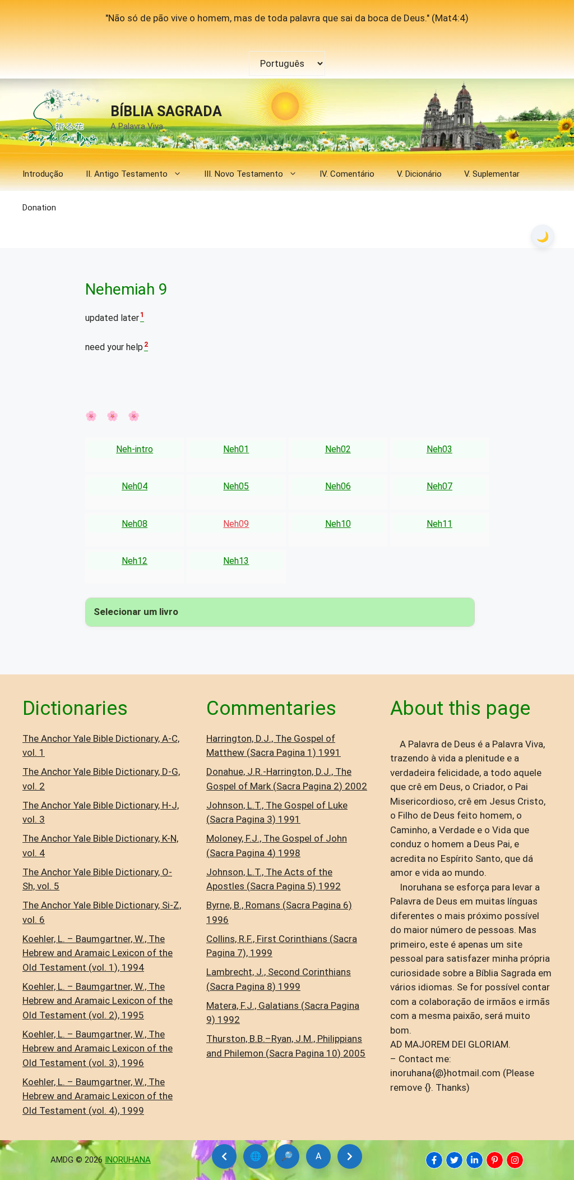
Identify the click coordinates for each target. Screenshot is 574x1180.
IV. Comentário (347, 174)
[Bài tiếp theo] (349, 1156)
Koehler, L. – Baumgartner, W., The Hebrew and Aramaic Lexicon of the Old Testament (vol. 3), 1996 (97, 1048)
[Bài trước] (224, 1156)
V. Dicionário (419, 174)
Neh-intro (134, 449)
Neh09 (236, 523)
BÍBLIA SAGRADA (166, 111)
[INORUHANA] (434, 1160)
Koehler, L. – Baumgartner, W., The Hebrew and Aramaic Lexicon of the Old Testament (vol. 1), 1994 (97, 953)
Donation (39, 208)
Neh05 (236, 486)
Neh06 (338, 486)
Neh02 (338, 449)
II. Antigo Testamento (127, 174)
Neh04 (134, 486)
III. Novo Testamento (243, 174)
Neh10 (338, 523)
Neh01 (236, 449)
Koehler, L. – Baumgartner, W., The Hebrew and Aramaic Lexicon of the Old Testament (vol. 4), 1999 (97, 1096)
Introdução (42, 174)
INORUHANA (128, 1160)
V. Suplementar (492, 174)
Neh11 (439, 523)
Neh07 (439, 486)
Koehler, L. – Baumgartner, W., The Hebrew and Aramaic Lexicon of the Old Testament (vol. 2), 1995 (97, 1001)
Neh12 (134, 560)
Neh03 (439, 449)
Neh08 (134, 523)
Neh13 (236, 560)
